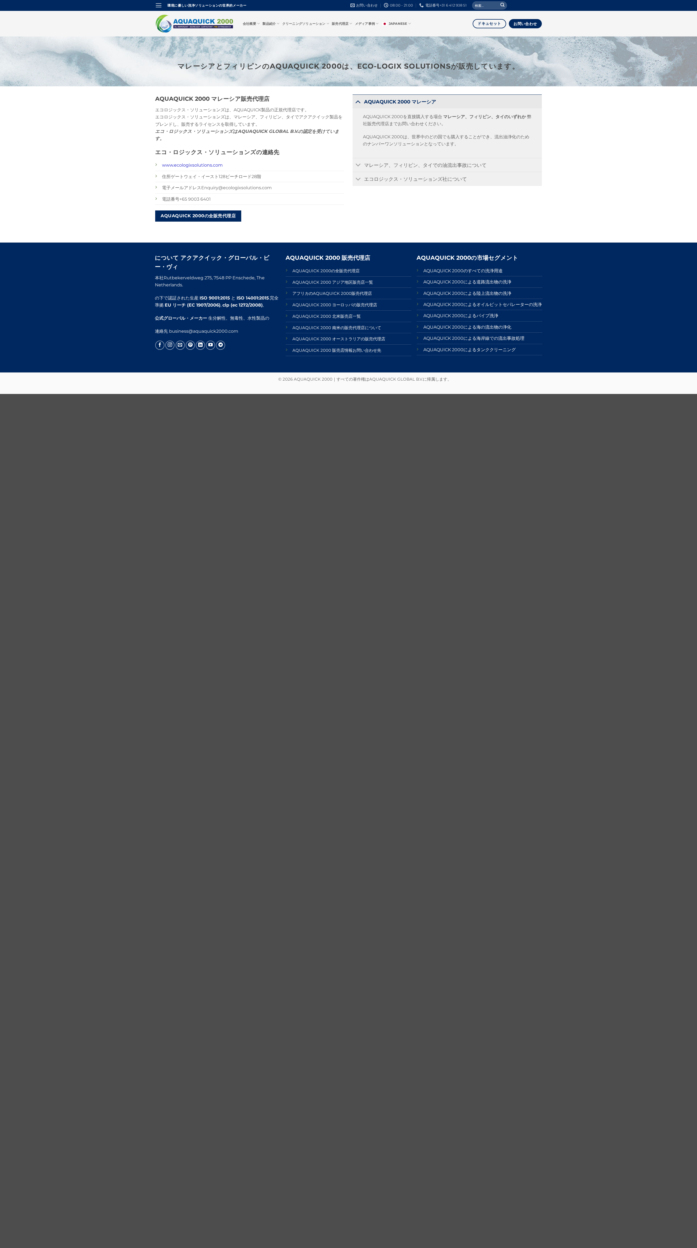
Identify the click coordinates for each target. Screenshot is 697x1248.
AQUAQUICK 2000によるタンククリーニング (469, 349)
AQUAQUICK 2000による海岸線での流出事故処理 (473, 338)
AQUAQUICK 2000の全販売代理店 (326, 270)
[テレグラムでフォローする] (220, 345)
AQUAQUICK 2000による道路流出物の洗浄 (467, 282)
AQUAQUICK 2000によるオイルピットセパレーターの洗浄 (482, 304)
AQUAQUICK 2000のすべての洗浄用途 (463, 270)
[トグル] (358, 101)
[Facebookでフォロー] (159, 345)
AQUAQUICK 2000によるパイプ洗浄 (460, 315)
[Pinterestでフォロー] (190, 345)
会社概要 (249, 24)
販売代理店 (340, 24)
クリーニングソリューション (304, 24)
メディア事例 (365, 24)
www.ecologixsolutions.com (192, 165)
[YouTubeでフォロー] (210, 345)
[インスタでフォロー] (170, 345)
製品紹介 (269, 24)
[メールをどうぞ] (180, 345)
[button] (158, 5)
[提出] (502, 5)
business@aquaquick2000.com (203, 331)
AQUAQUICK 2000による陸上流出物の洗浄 (467, 293)
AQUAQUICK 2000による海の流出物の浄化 (467, 327)
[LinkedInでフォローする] (200, 345)
